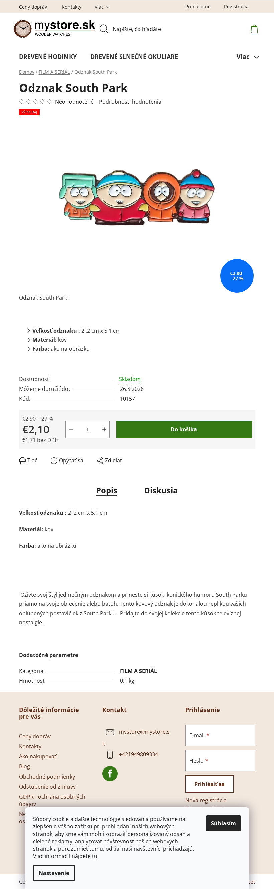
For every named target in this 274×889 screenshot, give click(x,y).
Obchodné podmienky (47, 776)
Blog (24, 766)
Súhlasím (223, 823)
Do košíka (184, 429)
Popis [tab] (106, 490)
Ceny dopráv (33, 7)
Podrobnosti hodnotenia (130, 101)
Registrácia (236, 6)
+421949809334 (138, 754)
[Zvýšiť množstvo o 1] (104, 429)
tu (94, 856)
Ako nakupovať (37, 756)
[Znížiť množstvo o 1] (71, 429)
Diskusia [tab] (161, 490)
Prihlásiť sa (209, 784)
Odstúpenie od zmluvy (47, 786)
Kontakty (71, 7)
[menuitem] (47, 56)
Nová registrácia (206, 800)
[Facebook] (110, 773)
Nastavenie (54, 873)
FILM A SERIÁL (138, 671)
